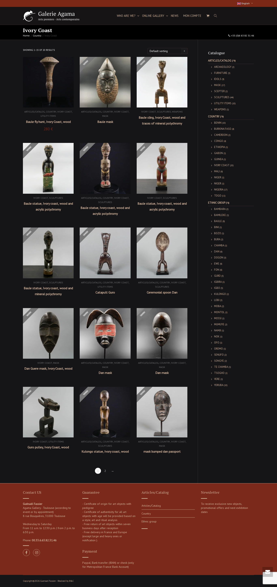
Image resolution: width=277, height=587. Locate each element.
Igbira (218, 282)
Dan (216, 251)
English (245, 3)
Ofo (216, 342)
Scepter (219, 91)
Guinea (218, 159)
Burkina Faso (222, 129)
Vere (217, 379)
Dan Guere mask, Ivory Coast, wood (48, 368)
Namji (217, 330)
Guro (217, 276)
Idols (217, 79)
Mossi (217, 318)
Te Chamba (221, 367)
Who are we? (126, 16)
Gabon (218, 153)
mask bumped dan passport (162, 451)
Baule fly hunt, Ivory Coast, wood (48, 122)
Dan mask (105, 373)
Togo (217, 195)
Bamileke (220, 215)
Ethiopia (219, 147)
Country (37, 35)
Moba (217, 306)
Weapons (177, 111)
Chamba (219, 245)
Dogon (218, 257)
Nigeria (218, 189)
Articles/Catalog (34, 111)
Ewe (216, 263)
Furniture (220, 73)
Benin (217, 122)
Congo (218, 141)
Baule (218, 221)
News (174, 16)
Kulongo (220, 294)
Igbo (217, 288)
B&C (71, 581)
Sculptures (164, 111)
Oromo (218, 348)
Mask (105, 115)
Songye (219, 361)
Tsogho (219, 373)
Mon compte (192, 16)
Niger (217, 177)
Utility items (48, 115)
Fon (216, 269)
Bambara (219, 209)
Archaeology (222, 67)
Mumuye (219, 324)
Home (26, 35)
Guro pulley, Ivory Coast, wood (48, 447)
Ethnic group (216, 202)
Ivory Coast (64, 111)
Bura (217, 239)
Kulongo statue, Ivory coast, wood (105, 451)
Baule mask (105, 122)
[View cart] (207, 16)
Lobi (216, 300)
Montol (219, 312)
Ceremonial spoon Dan (162, 292)
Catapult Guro (105, 292)
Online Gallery (153, 16)
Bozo (217, 233)
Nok (216, 336)
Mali (217, 171)
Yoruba (218, 385)
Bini (216, 227)
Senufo (219, 354)
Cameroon (221, 135)
